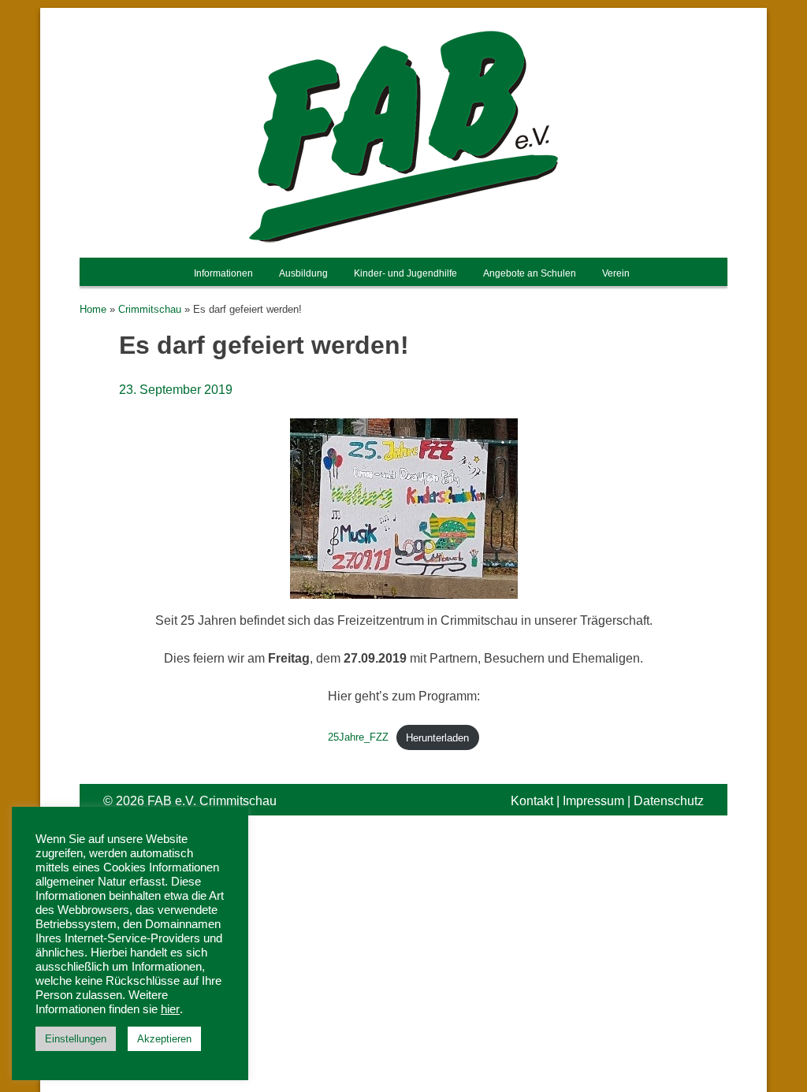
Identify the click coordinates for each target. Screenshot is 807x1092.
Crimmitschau (149, 309)
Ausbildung (303, 273)
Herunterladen (437, 738)
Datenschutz (669, 801)
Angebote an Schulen (529, 273)
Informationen (223, 273)
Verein (616, 273)
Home (93, 309)
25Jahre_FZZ (358, 738)
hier (170, 1009)
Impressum (593, 801)
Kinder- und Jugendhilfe (405, 273)
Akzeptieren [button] (164, 1039)
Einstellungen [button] (75, 1039)
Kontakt (532, 801)
